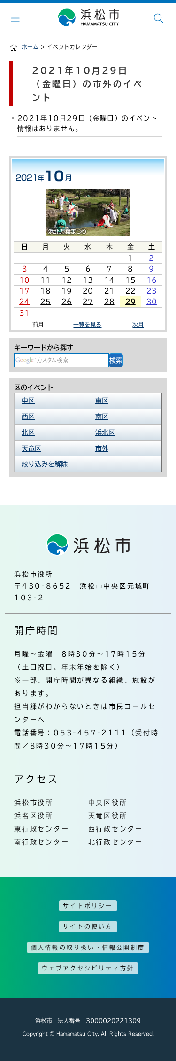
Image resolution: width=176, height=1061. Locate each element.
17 (24, 291)
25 (45, 301)
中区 (28, 400)
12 (66, 280)
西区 (28, 416)
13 (88, 280)
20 (88, 291)
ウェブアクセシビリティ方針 (88, 968)
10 (24, 280)
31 (24, 313)
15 (130, 280)
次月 (138, 324)
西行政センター (116, 829)
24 (24, 301)
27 (88, 301)
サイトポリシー (88, 906)
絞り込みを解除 (45, 464)
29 (130, 301)
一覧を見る (87, 324)
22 (130, 291)
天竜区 (31, 448)
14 (109, 280)
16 (151, 280)
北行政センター (116, 842)
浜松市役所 (34, 802)
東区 (101, 400)
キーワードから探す (43, 347)
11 (45, 280)
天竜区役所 (108, 815)
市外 (101, 448)
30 (151, 301)
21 (109, 291)
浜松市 (88, 18)
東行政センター (41, 829)
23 (151, 291)
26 (66, 301)
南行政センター (41, 842)
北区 (28, 432)
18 (45, 291)
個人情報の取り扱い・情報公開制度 (88, 947)
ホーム (30, 47)
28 (109, 301)
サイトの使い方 (88, 926)
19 (66, 291)
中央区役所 (108, 802)
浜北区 (105, 432)
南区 (101, 416)
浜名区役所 (34, 815)
